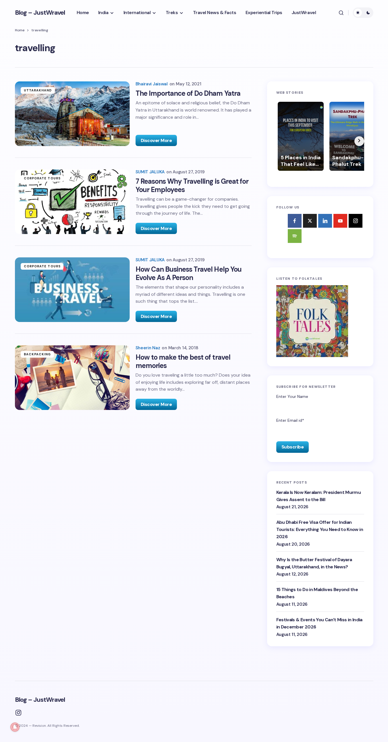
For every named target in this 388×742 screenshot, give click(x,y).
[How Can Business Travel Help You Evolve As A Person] (72, 289)
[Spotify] (295, 236)
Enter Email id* (290, 420)
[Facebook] (295, 221)
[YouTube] (340, 221)
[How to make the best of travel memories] (72, 377)
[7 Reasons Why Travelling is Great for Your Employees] (72, 201)
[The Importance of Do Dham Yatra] (72, 113)
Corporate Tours (42, 178)
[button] (341, 12)
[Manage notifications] (15, 727)
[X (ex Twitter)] (310, 221)
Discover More (156, 140)
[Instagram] (355, 221)
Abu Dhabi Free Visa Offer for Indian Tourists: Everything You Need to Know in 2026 (319, 529)
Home (19, 30)
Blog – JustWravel (40, 12)
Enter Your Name (292, 396)
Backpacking (37, 354)
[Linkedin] (325, 221)
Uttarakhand (38, 90)
